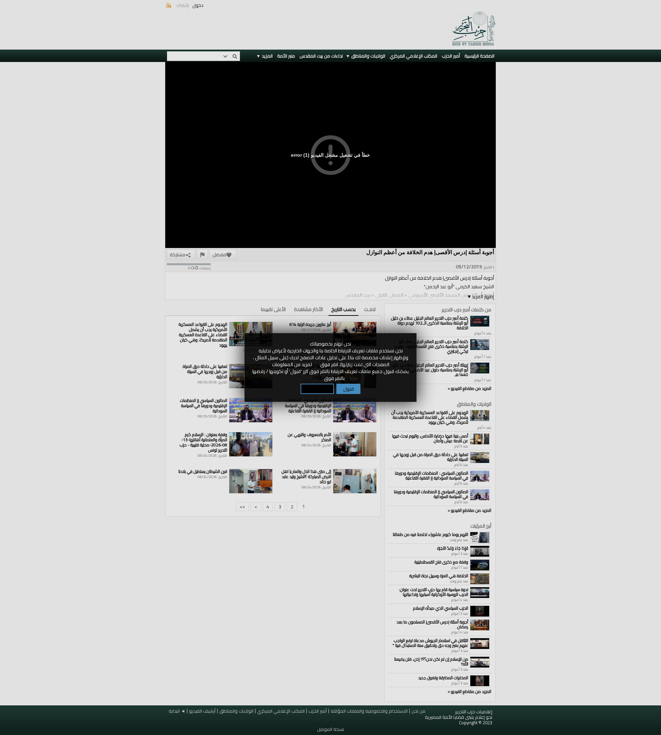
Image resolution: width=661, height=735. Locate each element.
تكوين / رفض (317, 388)
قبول (348, 388)
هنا (316, 364)
